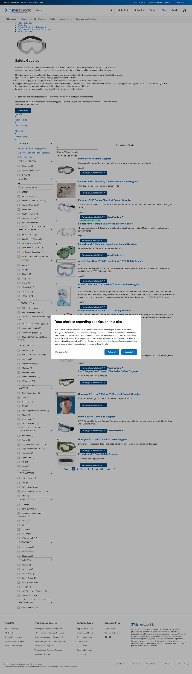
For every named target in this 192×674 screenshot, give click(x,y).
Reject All (112, 352)
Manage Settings (62, 352)
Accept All (129, 352)
